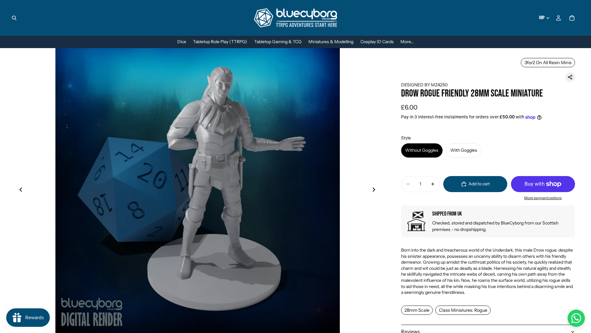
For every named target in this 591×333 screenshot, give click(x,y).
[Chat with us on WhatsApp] (576, 318)
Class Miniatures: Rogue (463, 310)
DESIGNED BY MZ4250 (424, 85)
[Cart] (572, 18)
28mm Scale (416, 310)
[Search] (14, 18)
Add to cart (479, 184)
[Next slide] (376, 190)
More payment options (543, 198)
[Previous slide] (19, 190)
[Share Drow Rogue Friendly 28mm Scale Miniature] (570, 77)
